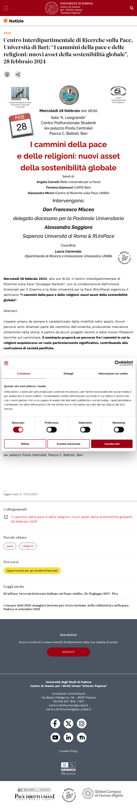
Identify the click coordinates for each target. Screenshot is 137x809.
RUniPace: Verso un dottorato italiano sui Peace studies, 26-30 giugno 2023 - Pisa (61, 593)
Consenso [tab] (23, 373)
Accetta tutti (112, 443)
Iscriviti (68, 652)
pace (7, 33)
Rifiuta (25, 443)
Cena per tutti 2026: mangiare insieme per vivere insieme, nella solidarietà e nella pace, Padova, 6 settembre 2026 (67, 607)
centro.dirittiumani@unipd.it (68, 705)
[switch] (52, 429)
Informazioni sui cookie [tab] (113, 373)
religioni (27, 546)
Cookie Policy (68, 751)
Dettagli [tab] (68, 373)
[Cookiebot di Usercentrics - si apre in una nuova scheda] (117, 363)
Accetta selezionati (68, 443)
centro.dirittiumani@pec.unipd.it (68, 709)
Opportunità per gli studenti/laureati (32, 570)
